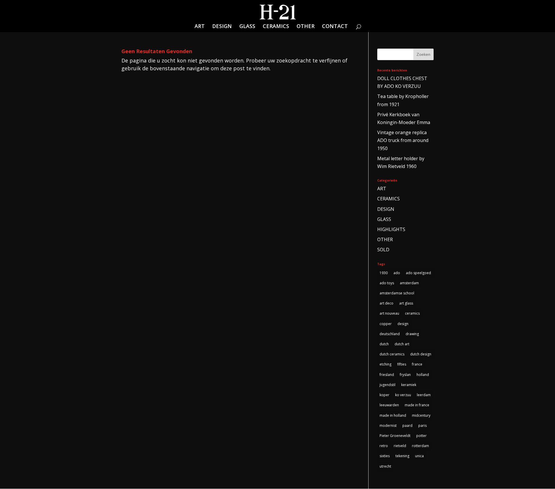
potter (421, 435)
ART (200, 26)
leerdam (424, 394)
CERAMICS (276, 26)
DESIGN (222, 26)
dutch (384, 344)
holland (423, 374)
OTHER (305, 26)
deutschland (390, 333)
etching (385, 364)
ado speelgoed (418, 272)
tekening (402, 455)
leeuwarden (389, 405)
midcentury (421, 415)
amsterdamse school (397, 293)
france (417, 364)
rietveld (400, 445)
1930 (384, 272)
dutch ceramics (392, 354)
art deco (386, 303)
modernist (388, 425)
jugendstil (387, 384)
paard (407, 425)
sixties (385, 455)
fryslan (405, 374)
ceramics (412, 313)
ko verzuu (403, 394)
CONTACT (335, 26)
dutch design (420, 354)
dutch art (402, 344)
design (402, 323)
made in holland (393, 415)
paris (422, 425)
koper (384, 394)
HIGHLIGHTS (391, 229)
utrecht (385, 466)
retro (384, 445)
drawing (412, 333)
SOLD (383, 249)
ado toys (387, 283)
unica (419, 455)
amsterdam (409, 283)
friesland (387, 374)
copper (386, 323)
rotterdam (420, 445)
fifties (401, 364)
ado (396, 272)
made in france (417, 405)
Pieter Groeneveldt (395, 435)
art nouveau (389, 313)
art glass (406, 303)
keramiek (408, 384)
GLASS (247, 26)
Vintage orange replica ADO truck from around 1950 (402, 140)
